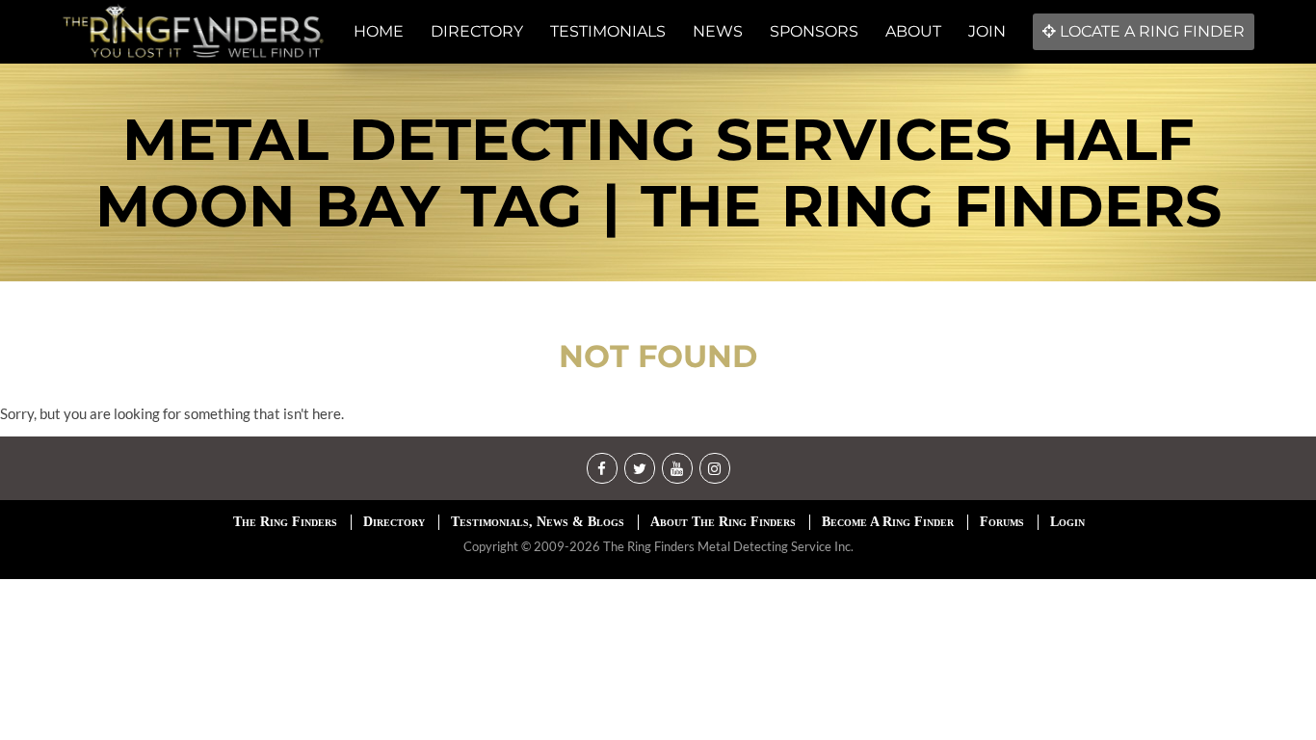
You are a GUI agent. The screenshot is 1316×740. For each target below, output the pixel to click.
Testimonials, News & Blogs (537, 522)
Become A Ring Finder (888, 522)
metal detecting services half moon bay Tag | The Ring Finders (658, 172)
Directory (394, 522)
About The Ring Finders (723, 522)
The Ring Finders (285, 522)
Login (1067, 522)
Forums (1002, 522)
